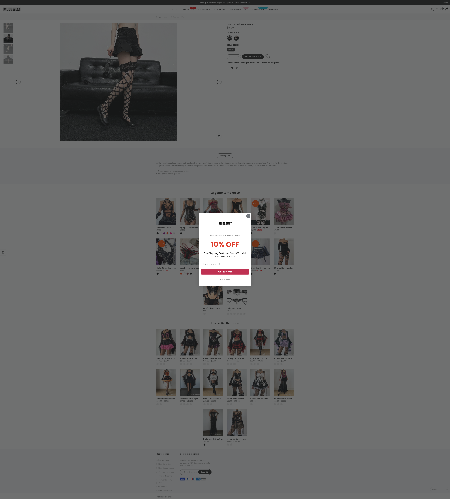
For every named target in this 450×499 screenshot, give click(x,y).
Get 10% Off (225, 271)
